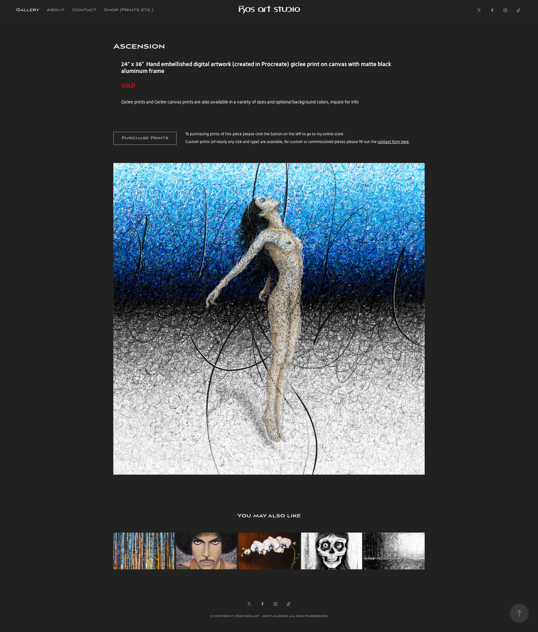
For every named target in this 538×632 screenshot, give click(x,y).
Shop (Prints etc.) (128, 10)
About (56, 10)
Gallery (27, 10)
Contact (84, 10)
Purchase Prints (144, 138)
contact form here (393, 141)
